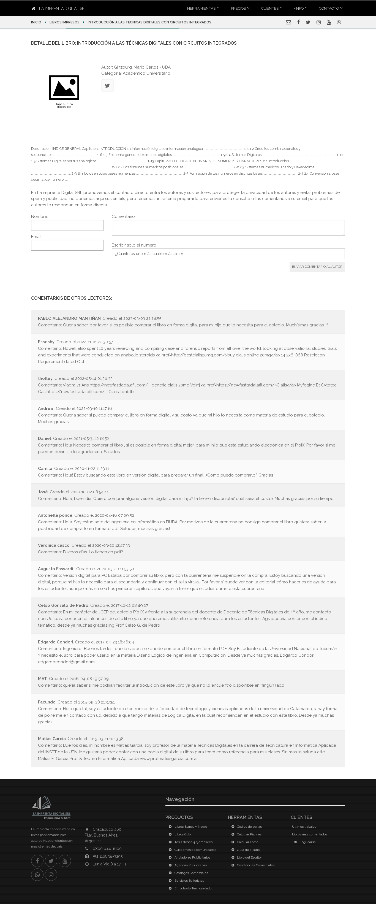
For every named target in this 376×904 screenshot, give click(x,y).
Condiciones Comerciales (255, 865)
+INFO (299, 8)
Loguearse (307, 842)
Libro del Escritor (249, 857)
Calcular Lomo (247, 842)
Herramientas (201, 8)
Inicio (36, 22)
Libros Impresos (64, 22)
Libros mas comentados (309, 834)
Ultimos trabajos (304, 827)
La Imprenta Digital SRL (62, 8)
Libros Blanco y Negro (190, 827)
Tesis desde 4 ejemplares (193, 842)
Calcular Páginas (248, 834)
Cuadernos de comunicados (195, 850)
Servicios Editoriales (189, 881)
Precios (238, 8)
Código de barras (249, 827)
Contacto (329, 8)
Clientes (270, 8)
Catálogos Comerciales (191, 873)
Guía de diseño (248, 850)
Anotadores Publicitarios (192, 857)
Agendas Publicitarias (190, 865)
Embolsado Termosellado (192, 888)
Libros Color (183, 834)
